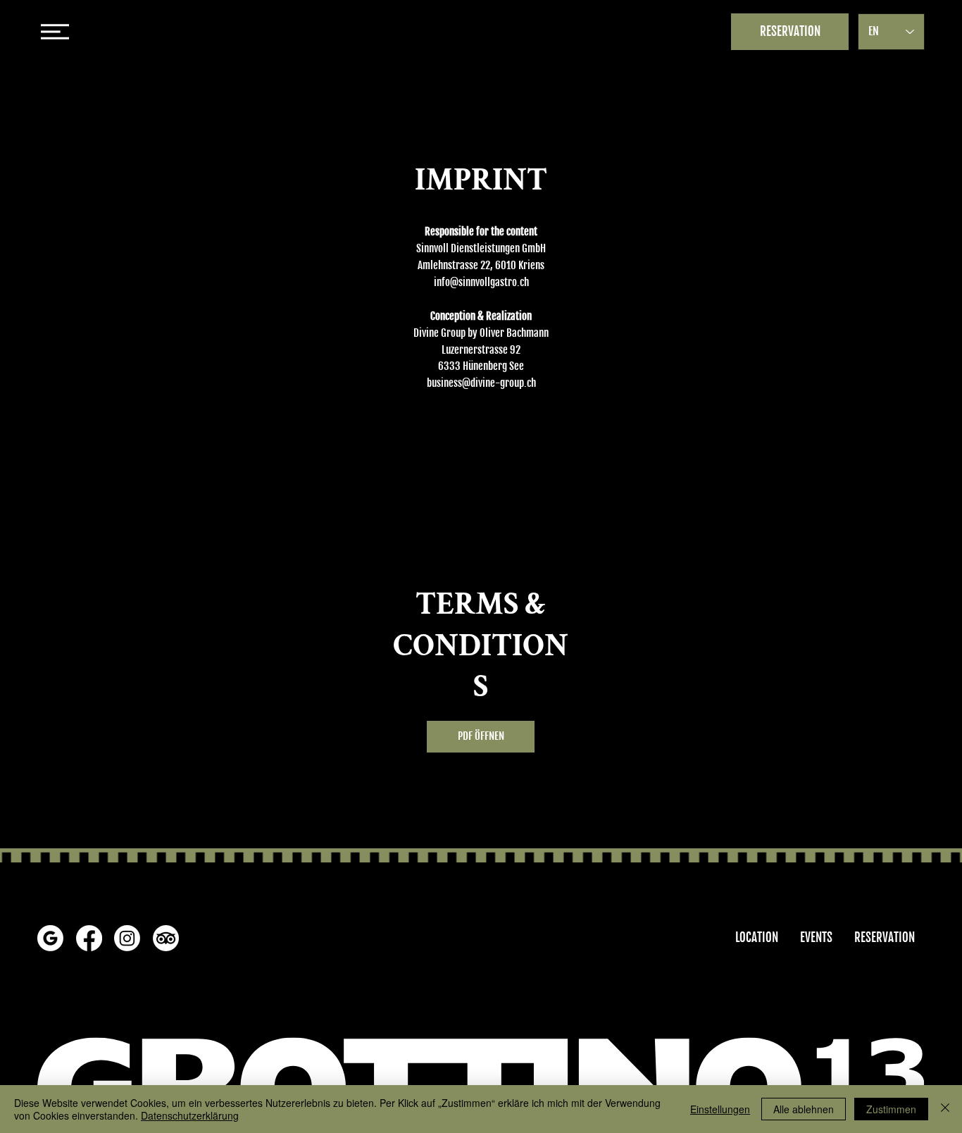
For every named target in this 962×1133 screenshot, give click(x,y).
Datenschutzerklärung (190, 1115)
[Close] (945, 1109)
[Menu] (480, 31)
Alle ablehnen (803, 1109)
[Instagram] (127, 938)
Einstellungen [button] (720, 1109)
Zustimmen (891, 1109)
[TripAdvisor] (166, 938)
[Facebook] (89, 938)
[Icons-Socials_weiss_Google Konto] (50, 938)
